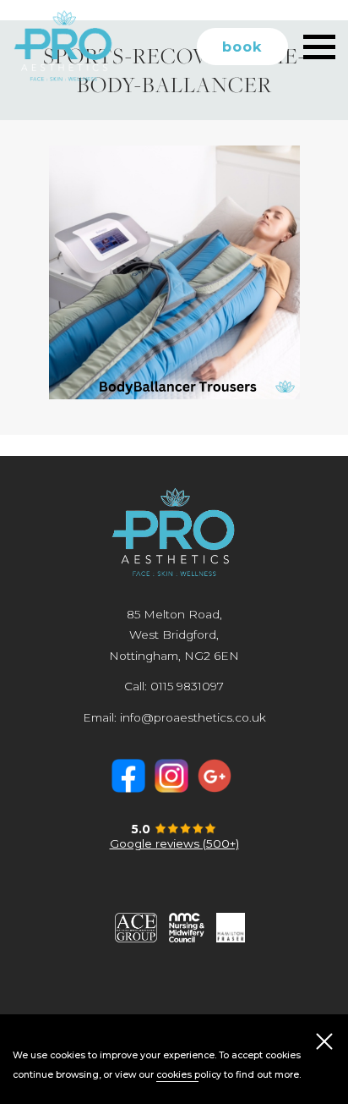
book (242, 46)
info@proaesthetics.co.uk (193, 717)
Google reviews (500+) (174, 843)
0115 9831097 (187, 686)
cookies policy (188, 1074)
